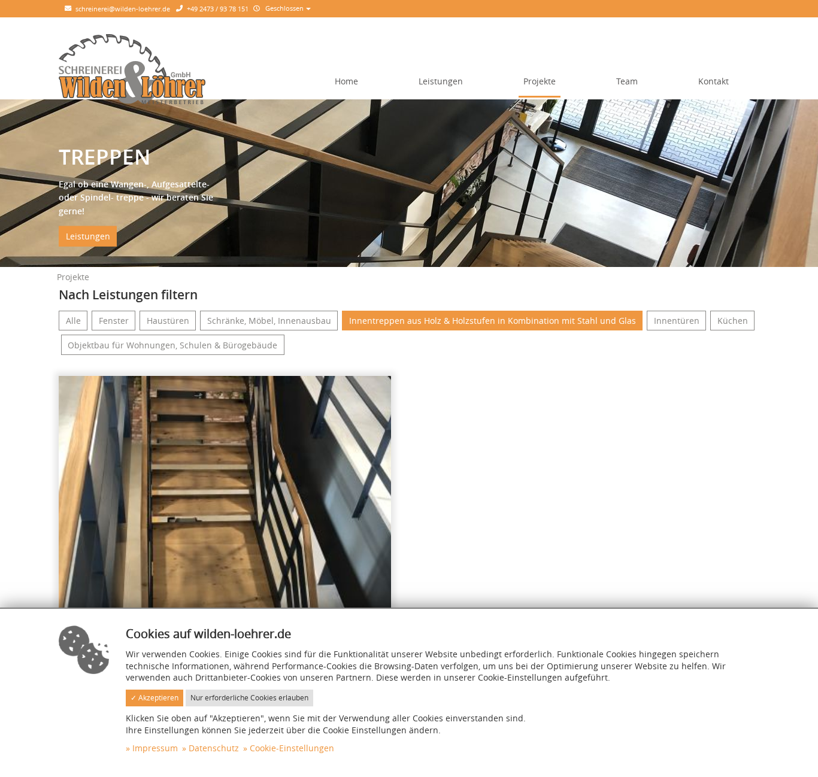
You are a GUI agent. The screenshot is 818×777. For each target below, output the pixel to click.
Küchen (732, 320)
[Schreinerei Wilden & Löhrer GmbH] (132, 68)
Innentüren (676, 320)
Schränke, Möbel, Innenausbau (269, 320)
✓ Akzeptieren (154, 698)
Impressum (155, 748)
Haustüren (168, 320)
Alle (73, 320)
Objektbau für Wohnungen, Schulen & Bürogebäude (172, 345)
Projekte (539, 81)
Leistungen (441, 81)
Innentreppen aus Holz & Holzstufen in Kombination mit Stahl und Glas (492, 320)
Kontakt (713, 81)
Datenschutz (214, 748)
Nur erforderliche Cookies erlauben (249, 698)
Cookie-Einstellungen (292, 748)
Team (627, 81)
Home (346, 81)
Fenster (114, 320)
